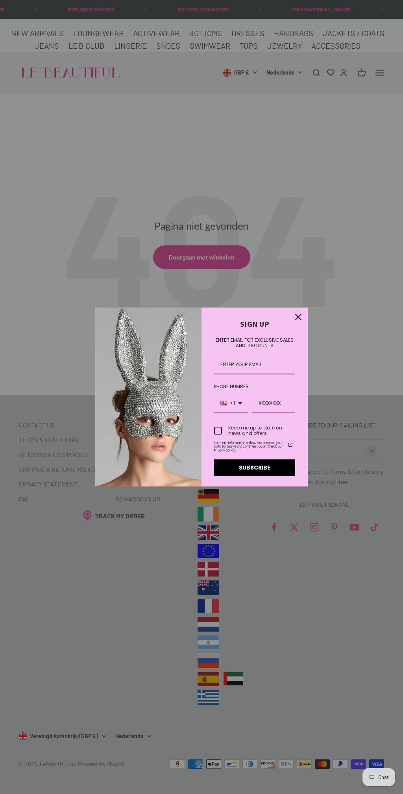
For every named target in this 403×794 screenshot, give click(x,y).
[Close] (298, 317)
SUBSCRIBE (254, 468)
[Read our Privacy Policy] (290, 445)
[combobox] (231, 403)
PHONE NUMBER (231, 386)
